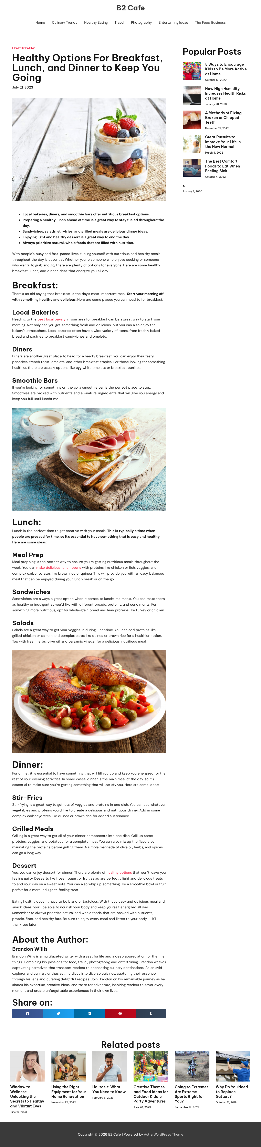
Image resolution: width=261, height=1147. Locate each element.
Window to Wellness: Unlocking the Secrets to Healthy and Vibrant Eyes (27, 1096)
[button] (27, 1013)
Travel (119, 22)
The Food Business (210, 22)
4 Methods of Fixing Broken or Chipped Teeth (223, 118)
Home (40, 22)
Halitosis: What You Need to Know (109, 1089)
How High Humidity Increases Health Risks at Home (225, 93)
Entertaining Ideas (173, 22)
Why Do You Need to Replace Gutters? (232, 1092)
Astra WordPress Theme (163, 1134)
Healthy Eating (96, 22)
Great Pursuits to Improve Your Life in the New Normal (223, 142)
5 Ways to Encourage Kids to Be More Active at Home (226, 69)
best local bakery (51, 319)
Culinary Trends (64, 22)
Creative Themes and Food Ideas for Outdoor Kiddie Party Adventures (151, 1094)
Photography (141, 22)
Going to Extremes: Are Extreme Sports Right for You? (192, 1094)
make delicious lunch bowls (58, 567)
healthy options (119, 872)
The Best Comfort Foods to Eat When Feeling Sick (222, 166)
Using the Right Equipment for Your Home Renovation (68, 1092)
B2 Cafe (130, 7)
